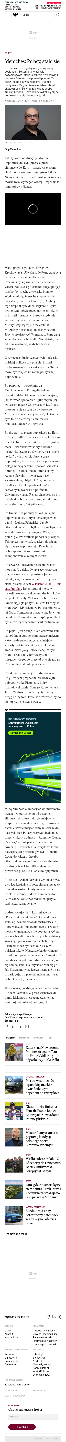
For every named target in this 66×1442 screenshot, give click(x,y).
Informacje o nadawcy (45, 1340)
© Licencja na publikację (18, 1014)
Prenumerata (12, 1361)
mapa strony (11, 1390)
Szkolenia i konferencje (17, 1384)
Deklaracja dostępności (45, 1344)
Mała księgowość (42, 1364)
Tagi (49, 1037)
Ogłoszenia (11, 1357)
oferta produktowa (15, 1396)
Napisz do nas (12, 1337)
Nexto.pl (37, 1361)
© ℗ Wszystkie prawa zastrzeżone (23, 1017)
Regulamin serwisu (43, 1337)
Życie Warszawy (41, 1374)
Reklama (9, 1354)
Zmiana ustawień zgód (45, 1334)
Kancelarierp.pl (41, 1368)
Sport (8, 53)
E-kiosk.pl (38, 1354)
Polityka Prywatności (44, 1330)
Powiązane (10, 1037)
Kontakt (9, 1334)
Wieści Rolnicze (41, 1371)
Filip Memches (13, 149)
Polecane (24, 1037)
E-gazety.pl (39, 1357)
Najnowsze (38, 1037)
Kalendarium (39, 1390)
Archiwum (10, 1364)
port (26, 15)
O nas (8, 1330)
